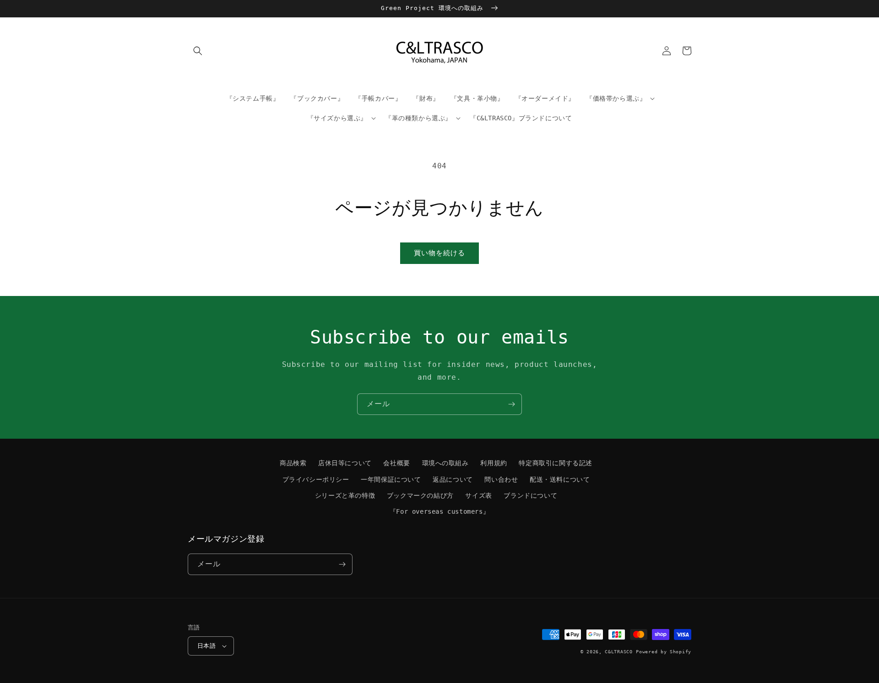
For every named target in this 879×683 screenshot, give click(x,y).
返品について (453, 479)
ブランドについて (530, 495)
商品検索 (293, 463)
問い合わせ (501, 479)
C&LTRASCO (618, 651)
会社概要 (396, 463)
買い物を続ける (439, 253)
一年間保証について (391, 479)
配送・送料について (560, 479)
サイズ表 (478, 495)
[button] (198, 51)
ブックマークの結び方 (420, 495)
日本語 (206, 645)
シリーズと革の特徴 (345, 495)
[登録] (511, 404)
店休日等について (345, 463)
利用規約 (493, 463)
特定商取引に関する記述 (555, 463)
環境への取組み (445, 463)
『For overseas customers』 (439, 511)
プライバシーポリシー (315, 479)
